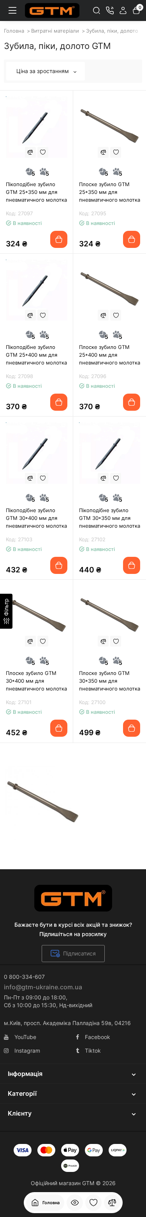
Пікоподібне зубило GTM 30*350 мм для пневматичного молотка (109, 518)
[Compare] (30, 152)
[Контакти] (110, 10)
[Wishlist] (42, 152)
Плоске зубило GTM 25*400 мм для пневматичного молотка (109, 355)
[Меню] (12, 10)
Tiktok (93, 1050)
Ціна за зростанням (43, 71)
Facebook (97, 1037)
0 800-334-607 (24, 976)
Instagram (27, 1050)
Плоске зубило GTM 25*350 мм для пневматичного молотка (109, 192)
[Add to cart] (58, 239)
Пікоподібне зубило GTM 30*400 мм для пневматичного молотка (36, 518)
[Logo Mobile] (52, 10)
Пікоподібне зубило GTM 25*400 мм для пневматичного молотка (36, 355)
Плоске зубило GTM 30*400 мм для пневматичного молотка (36, 681)
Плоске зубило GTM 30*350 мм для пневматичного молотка (109, 681)
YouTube (25, 1037)
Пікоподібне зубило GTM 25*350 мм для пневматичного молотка (36, 192)
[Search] (96, 10)
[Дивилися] (75, 1202)
